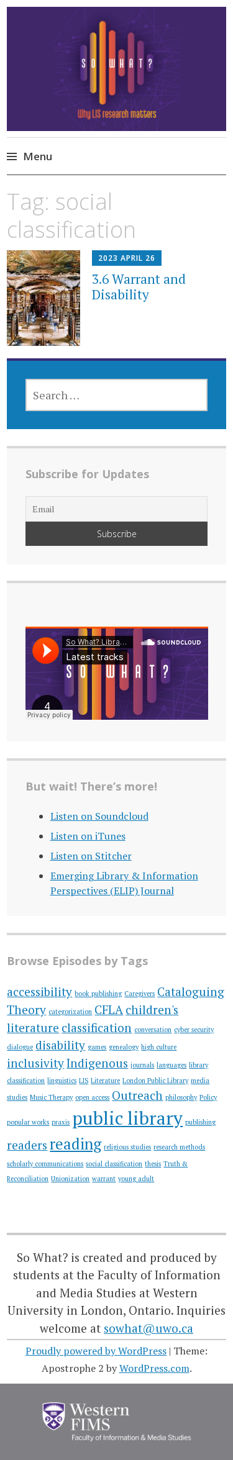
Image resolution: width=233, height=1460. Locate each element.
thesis (153, 1163)
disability (60, 1045)
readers (27, 1145)
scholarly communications (45, 1163)
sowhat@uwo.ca (148, 1328)
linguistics (61, 1080)
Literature (105, 1080)
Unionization (70, 1178)
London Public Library (155, 1080)
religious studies (127, 1147)
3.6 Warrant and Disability (139, 286)
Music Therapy (51, 1097)
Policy (208, 1097)
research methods (179, 1147)
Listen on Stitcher (91, 856)
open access (92, 1097)
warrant (104, 1178)
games (97, 1047)
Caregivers (139, 993)
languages (171, 1065)
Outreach (137, 1095)
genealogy (124, 1047)
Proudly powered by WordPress (96, 1351)
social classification (114, 1163)
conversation (152, 1029)
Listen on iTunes (88, 836)
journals (142, 1065)
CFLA (108, 1009)
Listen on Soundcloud (99, 816)
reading (75, 1143)
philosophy (181, 1097)
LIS (83, 1080)
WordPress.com (154, 1368)
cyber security (194, 1029)
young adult (136, 1178)
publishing (200, 1122)
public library (127, 1118)
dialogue (20, 1047)
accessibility (39, 991)
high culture (158, 1047)
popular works (28, 1122)
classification (97, 1027)
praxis (61, 1122)
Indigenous (97, 1063)
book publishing (98, 993)
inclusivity (35, 1063)
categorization (70, 1011)
